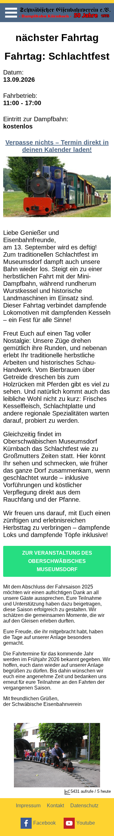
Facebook (44, 822)
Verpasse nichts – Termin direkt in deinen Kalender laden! (57, 146)
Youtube (85, 822)
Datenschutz (84, 805)
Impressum (28, 805)
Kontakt (55, 805)
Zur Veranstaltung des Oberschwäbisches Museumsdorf (57, 561)
